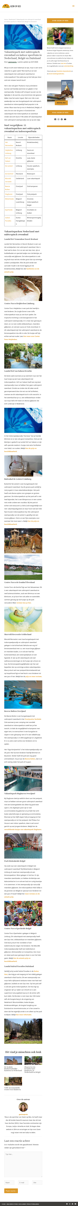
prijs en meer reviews (33, 676)
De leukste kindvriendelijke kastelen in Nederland (13, 1069)
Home (6, 19)
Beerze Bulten (30, 759)
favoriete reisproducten (64, 71)
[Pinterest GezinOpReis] (61, 119)
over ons (63, 63)
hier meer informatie (23, 1014)
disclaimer (22, 1204)
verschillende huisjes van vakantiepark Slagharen (22, 829)
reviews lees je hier (24, 603)
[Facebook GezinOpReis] (55, 119)
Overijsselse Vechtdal (33, 719)
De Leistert (9, 166)
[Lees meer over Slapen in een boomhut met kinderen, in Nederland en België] (33, 1060)
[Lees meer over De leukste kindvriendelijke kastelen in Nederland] (13, 1060)
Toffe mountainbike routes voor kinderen (12, 1089)
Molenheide (9, 199)
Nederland (12, 19)
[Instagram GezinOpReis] (58, 119)
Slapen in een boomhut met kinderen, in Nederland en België (32, 1069)
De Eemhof (9, 174)
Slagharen (8, 194)
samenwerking (68, 66)
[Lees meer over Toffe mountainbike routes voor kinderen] (13, 1081)
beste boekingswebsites (56, 74)
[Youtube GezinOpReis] (64, 119)
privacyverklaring (33, 1204)
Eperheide (8, 210)
